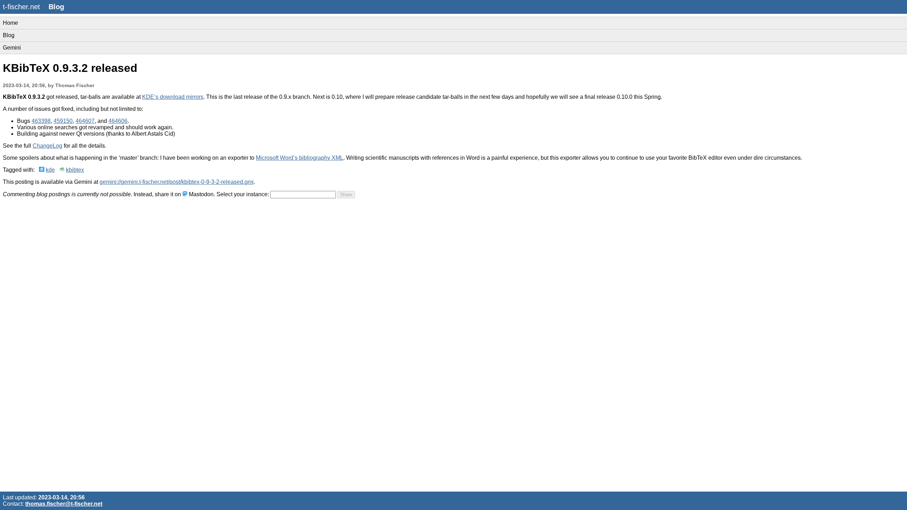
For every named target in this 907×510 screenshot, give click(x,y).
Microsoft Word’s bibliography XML (299, 158)
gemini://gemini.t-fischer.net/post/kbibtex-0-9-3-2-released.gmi (177, 182)
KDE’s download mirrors (172, 97)
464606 (118, 121)
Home (10, 23)
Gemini (12, 48)
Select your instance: (242, 194)
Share (346, 194)
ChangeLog (47, 146)
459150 (63, 121)
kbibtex (75, 170)
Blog (9, 35)
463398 (41, 121)
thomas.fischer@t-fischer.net (63, 504)
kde (50, 170)
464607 (85, 121)
